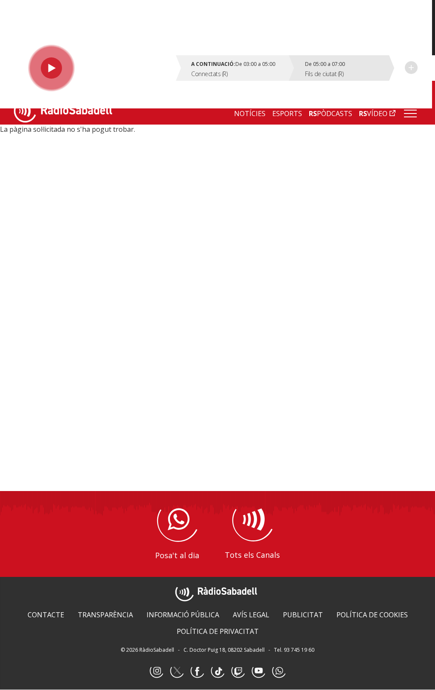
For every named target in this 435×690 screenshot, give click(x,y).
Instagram (156, 671)
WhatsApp (278, 671)
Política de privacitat (218, 631)
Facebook (197, 671)
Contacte (46, 614)
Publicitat (303, 614)
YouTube (258, 671)
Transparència (105, 614)
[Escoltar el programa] (96, 68)
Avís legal (251, 614)
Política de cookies (372, 614)
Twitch (238, 671)
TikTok (217, 671)
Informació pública (183, 614)
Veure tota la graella (411, 67)
